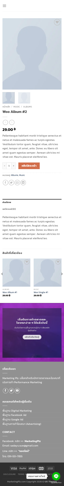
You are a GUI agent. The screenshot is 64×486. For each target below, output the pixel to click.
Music (16, 106)
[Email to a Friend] (17, 182)
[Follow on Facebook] (5, 390)
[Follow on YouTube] (17, 390)
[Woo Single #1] (48, 273)
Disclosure (9, 474)
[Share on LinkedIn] (23, 182)
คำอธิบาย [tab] (6, 202)
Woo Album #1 (9, 292)
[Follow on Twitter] (11, 390)
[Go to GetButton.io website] (56, 483)
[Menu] (4, 6)
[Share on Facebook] (5, 182)
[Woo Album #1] (16, 273)
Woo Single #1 (41, 292)
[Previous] (8, 54)
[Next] (56, 54)
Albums (27, 106)
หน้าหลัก (6, 106)
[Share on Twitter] (11, 182)
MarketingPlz (33, 441)
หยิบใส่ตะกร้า (29, 166)
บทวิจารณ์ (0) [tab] (9, 209)
